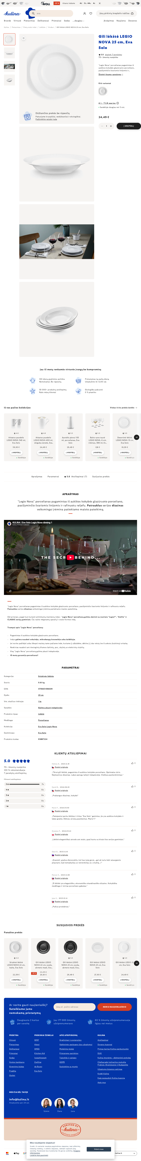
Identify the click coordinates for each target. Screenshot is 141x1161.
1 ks (39, 701)
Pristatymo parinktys (68, 1053)
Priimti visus (99, 1149)
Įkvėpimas (109, 21)
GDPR (62, 1062)
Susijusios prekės (100, 477)
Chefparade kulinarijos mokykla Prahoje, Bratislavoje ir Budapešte (113, 1063)
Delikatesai (14, 1049)
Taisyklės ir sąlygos (67, 1058)
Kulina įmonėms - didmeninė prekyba (114, 1058)
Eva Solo (42, 733)
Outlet (12, 1075)
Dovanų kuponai (105, 1044)
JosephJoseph (40, 1058)
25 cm (41, 695)
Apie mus (102, 1082)
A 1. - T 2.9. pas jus (107, 103)
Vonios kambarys (16, 1062)
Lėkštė (41, 714)
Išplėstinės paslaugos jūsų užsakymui (75, 1044)
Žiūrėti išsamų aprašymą (110, 74)
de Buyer (38, 1067)
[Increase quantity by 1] (111, 126)
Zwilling (37, 1062)
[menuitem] (7, 21)
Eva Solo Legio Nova (47, 727)
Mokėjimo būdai (66, 1049)
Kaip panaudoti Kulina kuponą (111, 1078)
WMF (36, 1040)
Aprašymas (36, 477)
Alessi (37, 1044)
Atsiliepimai (103, 1040)
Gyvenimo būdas (16, 1067)
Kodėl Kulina (103, 1074)
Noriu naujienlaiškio (114, 1007)
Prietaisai (13, 1053)
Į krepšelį (129, 126)
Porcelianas (43, 720)
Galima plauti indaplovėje (50, 708)
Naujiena (121, 21)
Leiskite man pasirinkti (39, 1155)
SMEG (37, 1049)
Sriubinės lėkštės (46, 676)
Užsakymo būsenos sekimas (110, 1069)
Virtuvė (12, 1040)
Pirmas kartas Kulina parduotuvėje (113, 1049)
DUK (100, 1053)
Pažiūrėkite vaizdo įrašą (46, 119)
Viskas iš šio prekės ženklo (122, 408)
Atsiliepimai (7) (77, 477)
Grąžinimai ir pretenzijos (70, 1040)
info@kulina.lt (19, 1099)
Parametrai (53, 477)
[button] (16, 979)
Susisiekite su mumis (68, 1067)
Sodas (12, 1058)
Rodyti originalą (61, 767)
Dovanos (132, 21)
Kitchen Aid (39, 1053)
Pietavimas (14, 1044)
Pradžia (12, 1071)
